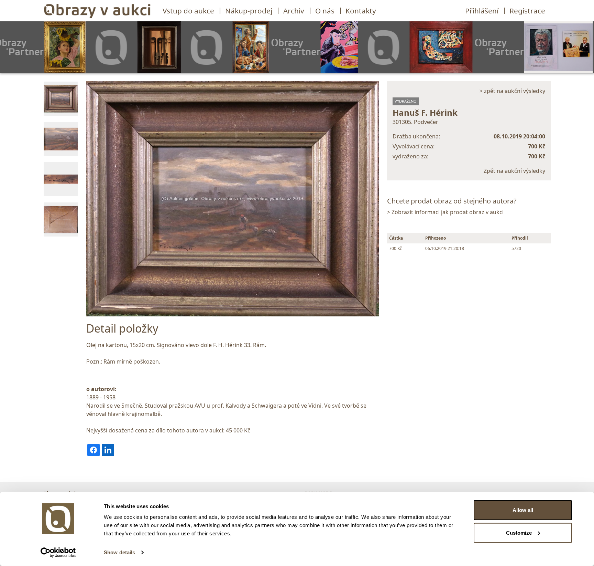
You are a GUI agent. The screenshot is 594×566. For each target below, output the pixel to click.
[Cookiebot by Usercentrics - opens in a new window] (58, 552)
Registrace (527, 10)
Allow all (523, 510)
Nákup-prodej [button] (248, 10)
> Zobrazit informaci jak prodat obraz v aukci (445, 212)
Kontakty (360, 10)
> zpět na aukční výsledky (512, 91)
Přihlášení (481, 10)
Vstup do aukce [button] (188, 10)
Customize (519, 532)
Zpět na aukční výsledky (514, 171)
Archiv (293, 10)
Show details (119, 552)
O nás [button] (324, 10)
